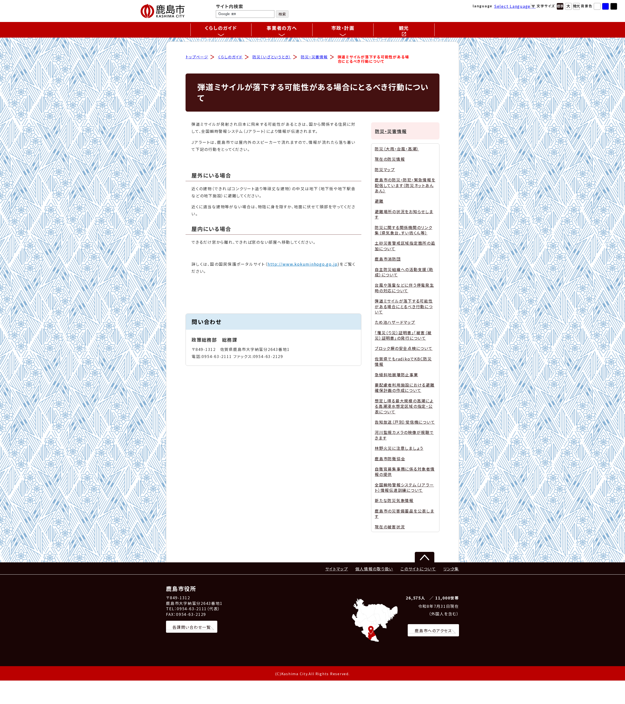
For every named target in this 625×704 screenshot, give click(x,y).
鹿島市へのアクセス (433, 630)
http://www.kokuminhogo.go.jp (303, 264)
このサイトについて (418, 569)
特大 (576, 6)
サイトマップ (336, 569)
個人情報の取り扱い (374, 569)
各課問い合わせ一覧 (191, 627)
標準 (560, 6)
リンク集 (451, 569)
